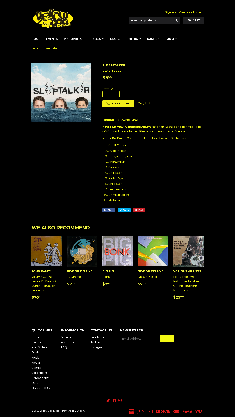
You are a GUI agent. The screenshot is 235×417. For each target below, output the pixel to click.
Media (134, 39)
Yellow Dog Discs (49, 410)
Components (40, 378)
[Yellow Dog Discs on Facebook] (114, 401)
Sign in (169, 12)
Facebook (97, 337)
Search (66, 337)
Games (152, 39)
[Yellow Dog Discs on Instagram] (120, 401)
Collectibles (39, 372)
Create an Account (191, 12)
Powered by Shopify (73, 410)
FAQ (64, 347)
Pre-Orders (73, 39)
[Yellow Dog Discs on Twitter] (108, 401)
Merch (35, 383)
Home (35, 39)
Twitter (95, 342)
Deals (97, 39)
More (170, 39)
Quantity (107, 88)
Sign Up (167, 338)
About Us (67, 342)
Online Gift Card (42, 388)
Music (115, 39)
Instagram (97, 347)
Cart (196, 20)
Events (52, 39)
